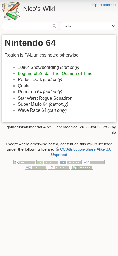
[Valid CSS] (36, 167)
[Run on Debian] (59, 167)
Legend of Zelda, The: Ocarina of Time (55, 73)
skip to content (103, 4)
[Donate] (47, 162)
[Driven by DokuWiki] (82, 167)
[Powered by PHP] (71, 162)
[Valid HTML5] (94, 162)
